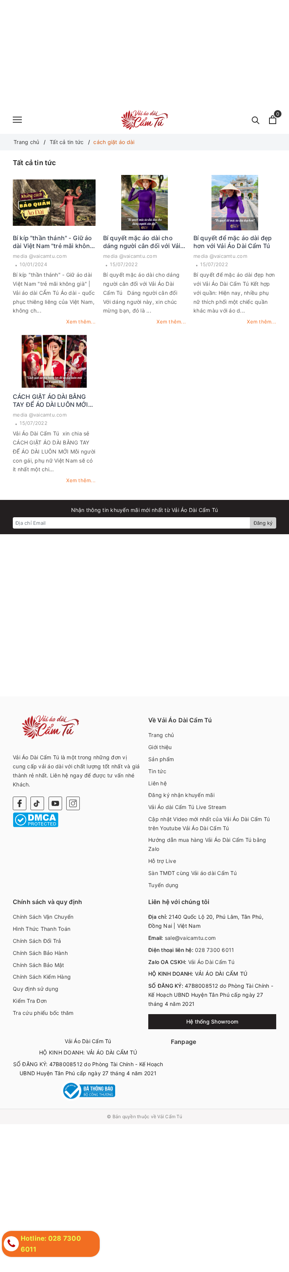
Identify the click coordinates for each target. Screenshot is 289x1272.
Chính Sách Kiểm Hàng (42, 976)
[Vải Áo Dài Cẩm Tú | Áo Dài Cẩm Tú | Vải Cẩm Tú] (144, 119)
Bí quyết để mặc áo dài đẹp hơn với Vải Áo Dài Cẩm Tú (232, 242)
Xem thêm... (81, 322)
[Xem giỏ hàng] (272, 119)
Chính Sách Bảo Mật (38, 965)
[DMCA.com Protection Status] (35, 819)
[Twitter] (37, 803)
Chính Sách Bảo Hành (40, 953)
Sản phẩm (161, 759)
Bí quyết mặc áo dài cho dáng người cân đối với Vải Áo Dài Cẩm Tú (141, 242)
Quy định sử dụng (35, 988)
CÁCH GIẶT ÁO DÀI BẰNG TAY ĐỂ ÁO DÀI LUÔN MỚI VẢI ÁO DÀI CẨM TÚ (50, 401)
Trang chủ (161, 735)
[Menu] (17, 119)
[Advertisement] (144, 53)
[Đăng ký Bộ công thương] (88, 1090)
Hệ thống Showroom (212, 1021)
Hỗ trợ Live (162, 861)
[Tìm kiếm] (256, 120)
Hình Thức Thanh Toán (41, 929)
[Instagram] (73, 803)
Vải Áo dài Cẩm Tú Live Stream (187, 807)
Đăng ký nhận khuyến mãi (181, 795)
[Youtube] (55, 803)
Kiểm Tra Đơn (30, 1001)
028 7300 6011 (214, 950)
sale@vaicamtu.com (190, 938)
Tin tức (157, 771)
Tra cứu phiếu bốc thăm (43, 1013)
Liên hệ (157, 783)
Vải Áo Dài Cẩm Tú (210, 962)
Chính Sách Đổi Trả (37, 941)
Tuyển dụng (163, 885)
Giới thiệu (160, 747)
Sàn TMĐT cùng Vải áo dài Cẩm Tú (192, 873)
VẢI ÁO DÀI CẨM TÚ (221, 973)
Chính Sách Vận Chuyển (43, 916)
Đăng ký (263, 523)
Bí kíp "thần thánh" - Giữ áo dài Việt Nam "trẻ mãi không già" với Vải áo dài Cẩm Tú (53, 242)
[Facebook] (19, 803)
